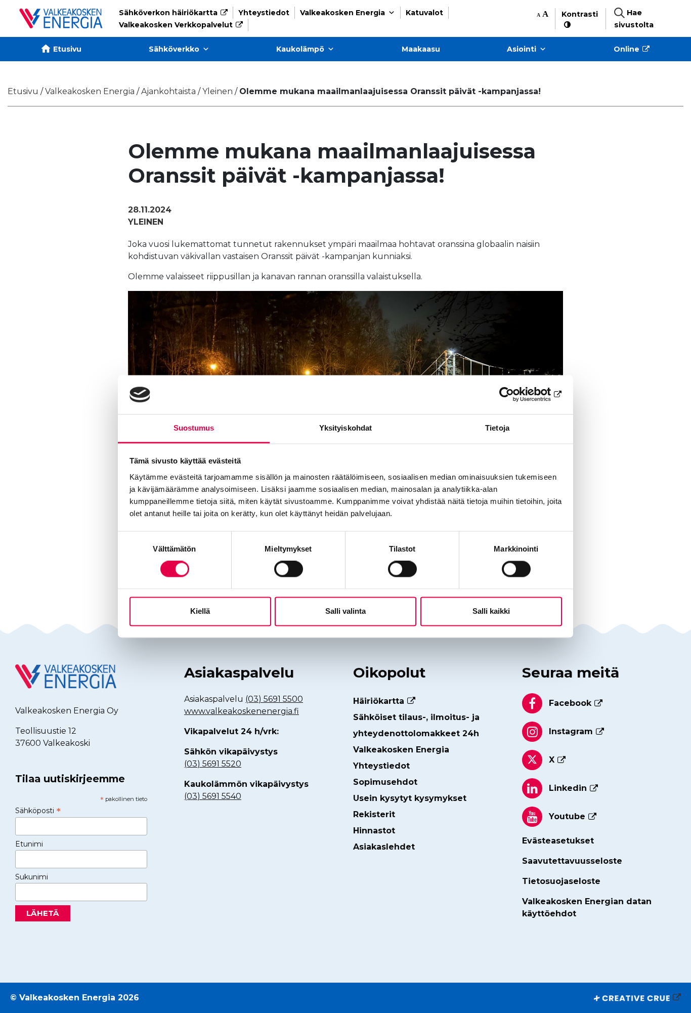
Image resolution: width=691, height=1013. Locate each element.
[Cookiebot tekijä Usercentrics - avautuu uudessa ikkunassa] (517, 394)
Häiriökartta (378, 701)
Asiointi (521, 49)
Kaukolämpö (300, 49)
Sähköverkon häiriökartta (168, 12)
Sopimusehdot (385, 782)
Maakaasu (421, 49)
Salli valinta (345, 611)
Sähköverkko (174, 49)
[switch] (288, 569)
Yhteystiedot (263, 12)
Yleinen (145, 222)
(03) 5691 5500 (274, 699)
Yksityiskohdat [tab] (345, 428)
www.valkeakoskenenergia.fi (241, 711)
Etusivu (67, 49)
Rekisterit (374, 814)
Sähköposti (38, 811)
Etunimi (29, 844)
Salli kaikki (491, 611)
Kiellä (200, 611)
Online (626, 49)
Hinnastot (374, 830)
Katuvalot (424, 12)
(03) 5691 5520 (212, 764)
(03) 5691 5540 (212, 796)
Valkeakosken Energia (342, 12)
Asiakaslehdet (384, 847)
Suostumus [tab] (194, 428)
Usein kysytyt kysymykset (409, 798)
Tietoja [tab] (497, 428)
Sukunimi (31, 876)
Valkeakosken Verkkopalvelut (176, 24)
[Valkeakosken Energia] (61, 18)
